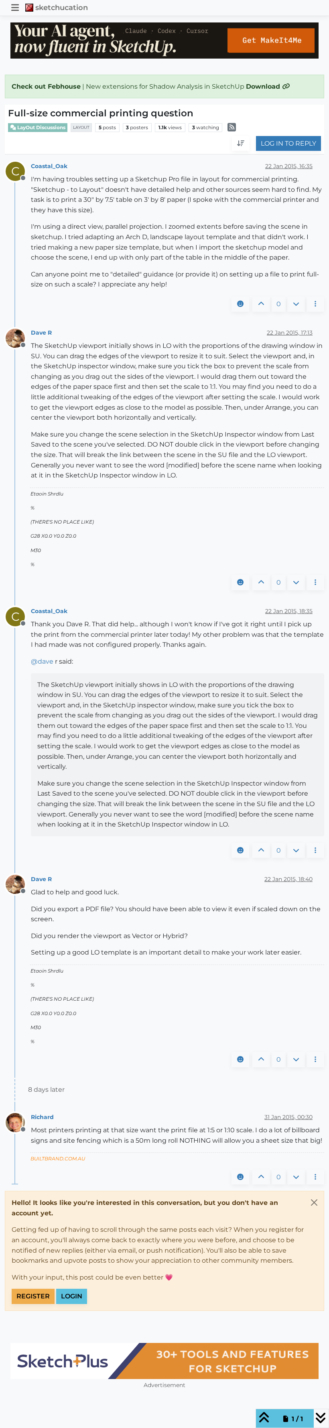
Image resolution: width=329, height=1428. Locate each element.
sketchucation (61, 7)
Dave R (41, 332)
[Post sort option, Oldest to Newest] (241, 143)
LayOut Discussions (40, 127)
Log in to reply (288, 143)
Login (71, 1296)
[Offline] (18, 337)
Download (264, 86)
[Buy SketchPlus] (164, 1361)
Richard (42, 1117)
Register (33, 1296)
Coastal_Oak (49, 166)
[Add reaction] (240, 304)
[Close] (314, 1202)
